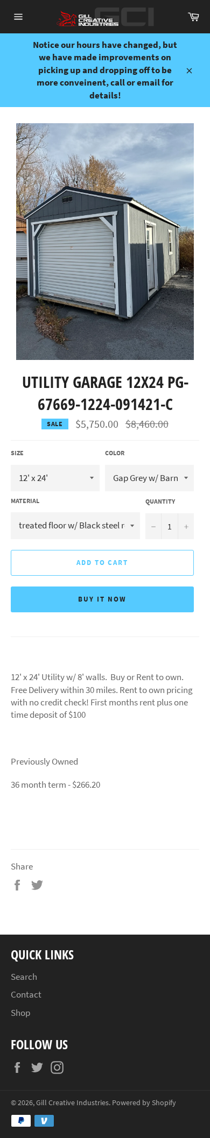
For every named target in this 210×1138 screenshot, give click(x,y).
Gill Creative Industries (72, 1102)
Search (24, 977)
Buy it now (102, 599)
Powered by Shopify (144, 1102)
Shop (20, 1013)
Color (114, 453)
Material (25, 501)
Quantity (160, 501)
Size (17, 453)
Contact (26, 994)
